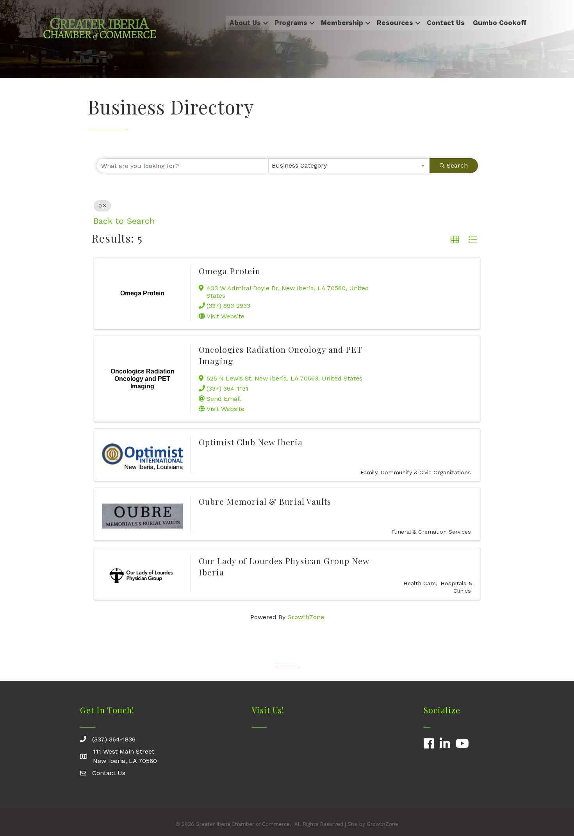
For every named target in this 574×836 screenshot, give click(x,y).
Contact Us (446, 23)
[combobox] (349, 165)
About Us (245, 23)
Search (457, 165)
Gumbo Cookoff (500, 23)
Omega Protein (229, 270)
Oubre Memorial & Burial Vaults (265, 501)
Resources (395, 23)
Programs (291, 23)
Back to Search (124, 221)
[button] (455, 240)
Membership (342, 23)
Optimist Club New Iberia (251, 441)
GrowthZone (305, 617)
